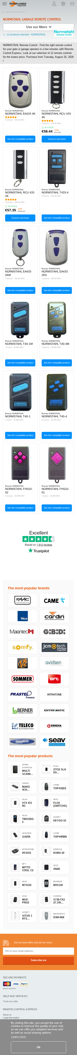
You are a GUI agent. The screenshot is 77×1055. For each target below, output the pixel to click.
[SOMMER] (23, 679)
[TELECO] (23, 726)
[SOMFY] (23, 647)
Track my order (10, 1001)
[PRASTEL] (23, 695)
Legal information (11, 1017)
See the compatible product (20, 139)
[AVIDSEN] (54, 663)
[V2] (23, 663)
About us (7, 1015)
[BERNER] (23, 710)
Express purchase (57, 139)
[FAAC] (23, 600)
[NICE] (23, 616)
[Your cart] (72, 3)
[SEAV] (54, 742)
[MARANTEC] (23, 632)
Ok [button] (38, 1047)
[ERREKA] (54, 726)
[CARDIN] (54, 616)
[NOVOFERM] (23, 742)
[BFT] (54, 679)
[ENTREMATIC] (54, 710)
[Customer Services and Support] (63, 3)
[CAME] (54, 600)
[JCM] (54, 647)
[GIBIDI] (54, 632)
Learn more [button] (18, 1036)
